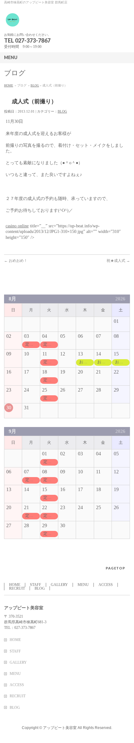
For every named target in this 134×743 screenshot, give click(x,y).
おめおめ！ (15, 260)
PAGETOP (115, 568)
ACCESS (105, 585)
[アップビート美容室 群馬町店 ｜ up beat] (12, 22)
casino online (17, 226)
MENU (83, 585)
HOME (8, 85)
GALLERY (59, 585)
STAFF (35, 585)
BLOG (35, 85)
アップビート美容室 (60, 728)
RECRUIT (17, 588)
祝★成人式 (118, 260)
